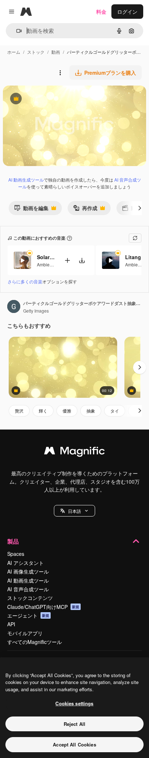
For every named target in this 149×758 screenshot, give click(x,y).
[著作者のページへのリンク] (13, 307)
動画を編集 (31, 209)
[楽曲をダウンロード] (81, 260)
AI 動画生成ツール (26, 180)
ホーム (13, 52)
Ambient (45, 264)
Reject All (74, 723)
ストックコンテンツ (30, 597)
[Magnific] (74, 452)
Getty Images (36, 311)
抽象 (90, 411)
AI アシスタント (25, 562)
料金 (101, 11)
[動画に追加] (67, 260)
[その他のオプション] (60, 72)
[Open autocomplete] (16, 31)
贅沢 (19, 411)
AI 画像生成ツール (28, 571)
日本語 (74, 511)
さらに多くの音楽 (25, 281)
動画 (55, 52)
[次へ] (139, 208)
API (11, 624)
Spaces (15, 553)
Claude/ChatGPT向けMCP (43, 606)
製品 (13, 541)
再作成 (85, 209)
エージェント (28, 615)
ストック (35, 52)
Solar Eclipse (46, 257)
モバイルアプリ (25, 633)
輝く (43, 411)
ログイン (127, 11)
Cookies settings (74, 703)
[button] (74, 511)
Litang (133, 257)
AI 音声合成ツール (28, 589)
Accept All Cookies (74, 744)
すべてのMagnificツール (34, 641)
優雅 (67, 411)
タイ (114, 411)
